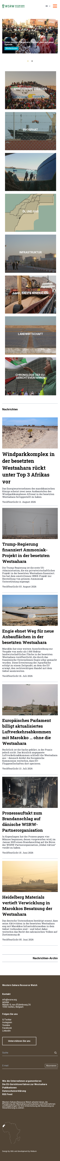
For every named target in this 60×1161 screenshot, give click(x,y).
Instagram (7, 1022)
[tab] (28, 61)
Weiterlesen (11, 48)
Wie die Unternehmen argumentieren (21, 1081)
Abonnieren (51, 1066)
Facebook (7, 1028)
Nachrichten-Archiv (45, 958)
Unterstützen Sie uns (19, 1041)
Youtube (6, 1025)
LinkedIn (6, 1030)
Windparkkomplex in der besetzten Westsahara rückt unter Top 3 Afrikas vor (28, 468)
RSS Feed (7, 1094)
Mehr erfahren (30, 90)
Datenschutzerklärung (14, 1091)
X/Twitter (6, 1019)
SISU (12, 1151)
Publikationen (9, 1087)
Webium (33, 1151)
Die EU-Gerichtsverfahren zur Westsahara (24, 1084)
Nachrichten (10, 409)
